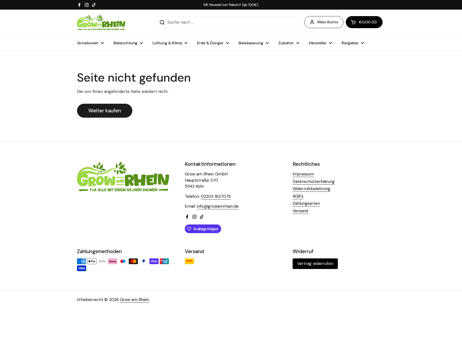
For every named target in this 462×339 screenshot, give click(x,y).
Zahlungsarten (306, 203)
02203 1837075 (216, 196)
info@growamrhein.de (218, 206)
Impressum (303, 174)
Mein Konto (327, 22)
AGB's (298, 196)
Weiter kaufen (104, 110)
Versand (300, 210)
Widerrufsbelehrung (311, 188)
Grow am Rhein (134, 299)
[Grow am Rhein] (101, 22)
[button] (364, 22)
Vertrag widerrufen (315, 263)
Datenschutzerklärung (314, 181)
